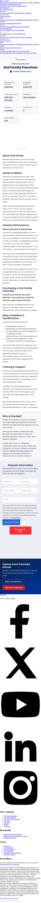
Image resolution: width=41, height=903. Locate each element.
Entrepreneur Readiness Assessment (11, 20)
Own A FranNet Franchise (12, 819)
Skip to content (4, 1)
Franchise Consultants (24, 13)
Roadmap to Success (10, 838)
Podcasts (2, 16)
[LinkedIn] (20, 766)
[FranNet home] (13, 6)
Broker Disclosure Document (12, 834)
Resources (7, 846)
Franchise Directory (10, 854)
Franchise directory (20, 64)
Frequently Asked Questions (12, 853)
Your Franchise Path (6, 9)
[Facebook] (20, 641)
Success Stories (4, 23)
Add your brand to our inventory (10, 864)
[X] (20, 683)
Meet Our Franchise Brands (21, 27)
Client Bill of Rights (10, 817)
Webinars (8, 16)
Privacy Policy (15, 518)
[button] (17, 149)
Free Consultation (5, 30)
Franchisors (3, 4)
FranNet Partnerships (6, 27)
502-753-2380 (10, 598)
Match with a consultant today (9, 2)
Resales (6, 824)
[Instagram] (20, 808)
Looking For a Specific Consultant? (29, 2)
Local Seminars (8, 851)
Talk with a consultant (13, 588)
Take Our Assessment (17, 30)
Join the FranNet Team (14, 4)
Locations (7, 823)
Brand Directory (5, 8)
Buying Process (13, 13)
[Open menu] (1, 32)
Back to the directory (13, 582)
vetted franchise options (19, 451)
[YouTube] (20, 724)
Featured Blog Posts (15, 23)
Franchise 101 (4, 13)
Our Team (7, 821)
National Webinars (9, 849)
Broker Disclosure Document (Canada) (15, 836)
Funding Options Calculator (30, 20)
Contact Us (7, 826)
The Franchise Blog (6, 28)
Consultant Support (13, 898)
